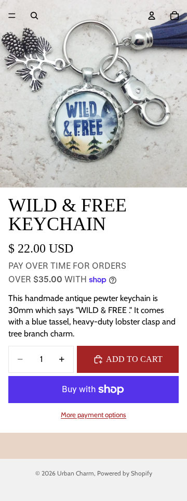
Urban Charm (75, 473)
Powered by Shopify (124, 473)
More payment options (93, 414)
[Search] (34, 15)
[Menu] (12, 16)
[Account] (151, 15)
